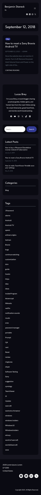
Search (31, 129)
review (7, 357)
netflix (7, 308)
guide (7, 269)
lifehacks (8, 303)
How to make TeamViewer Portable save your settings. (19, 167)
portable (8, 333)
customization (10, 259)
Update (8, 401)
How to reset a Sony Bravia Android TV (20, 45)
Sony (7, 376)
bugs (7, 249)
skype (7, 367)
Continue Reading (12, 70)
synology (8, 386)
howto (7, 274)
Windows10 (9, 425)
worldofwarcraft (11, 445)
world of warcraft (11, 440)
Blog (7, 39)
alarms (7, 215)
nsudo (7, 318)
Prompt (8, 337)
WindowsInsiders (11, 430)
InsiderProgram (11, 293)
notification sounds (12, 313)
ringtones (8, 362)
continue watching (12, 254)
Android (8, 220)
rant (6, 347)
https (7, 279)
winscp (7, 435)
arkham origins (10, 235)
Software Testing (11, 372)
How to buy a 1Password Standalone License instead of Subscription (18, 149)
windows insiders (11, 420)
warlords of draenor (12, 411)
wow (7, 450)
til (6, 396)
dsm (6, 264)
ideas (7, 289)
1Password (9, 210)
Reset (7, 352)
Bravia (7, 245)
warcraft (8, 406)
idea (6, 284)
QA (6, 342)
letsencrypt (9, 298)
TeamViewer (10, 391)
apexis (7, 230)
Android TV (9, 225)
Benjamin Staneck (15, 7)
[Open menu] (35, 8)
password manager (12, 328)
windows (8, 415)
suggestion (9, 381)
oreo (7, 323)
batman (8, 240)
